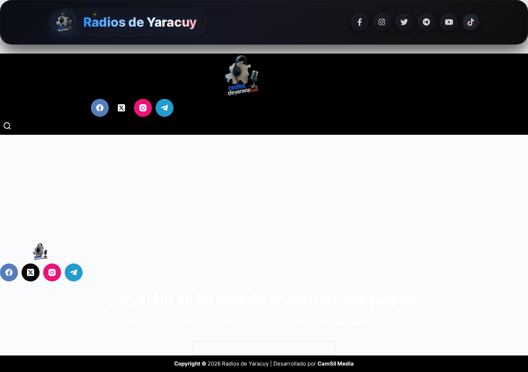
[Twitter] (404, 22)
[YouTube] (448, 22)
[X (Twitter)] (121, 108)
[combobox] (257, 348)
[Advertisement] (264, 188)
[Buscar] (7, 125)
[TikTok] (471, 22)
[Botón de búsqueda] (328, 348)
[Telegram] (426, 22)
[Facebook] (359, 22)
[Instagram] (381, 22)
